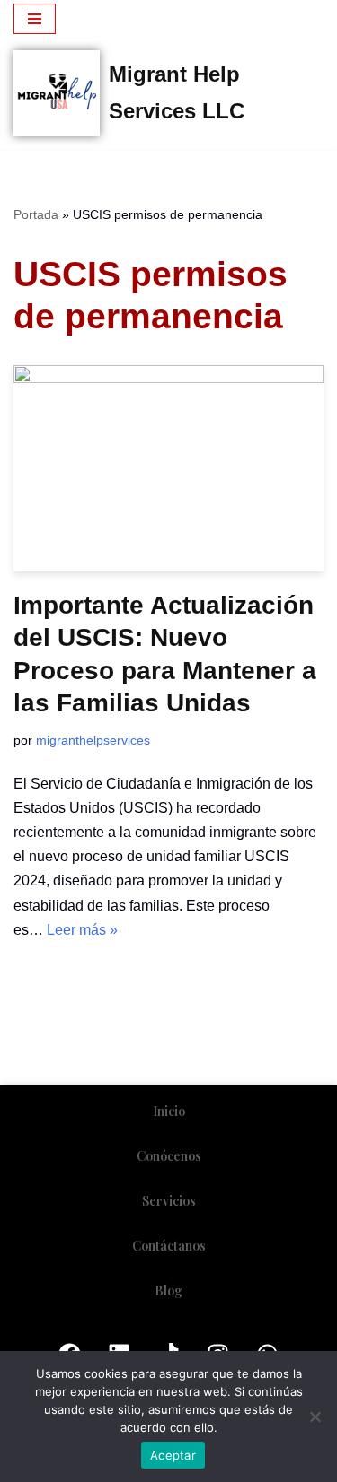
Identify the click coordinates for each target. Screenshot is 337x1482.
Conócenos (169, 1155)
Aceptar (173, 1455)
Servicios (169, 1200)
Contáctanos (169, 1245)
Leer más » (82, 929)
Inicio (169, 1111)
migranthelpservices (93, 740)
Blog (168, 1290)
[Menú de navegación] (34, 19)
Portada (35, 214)
